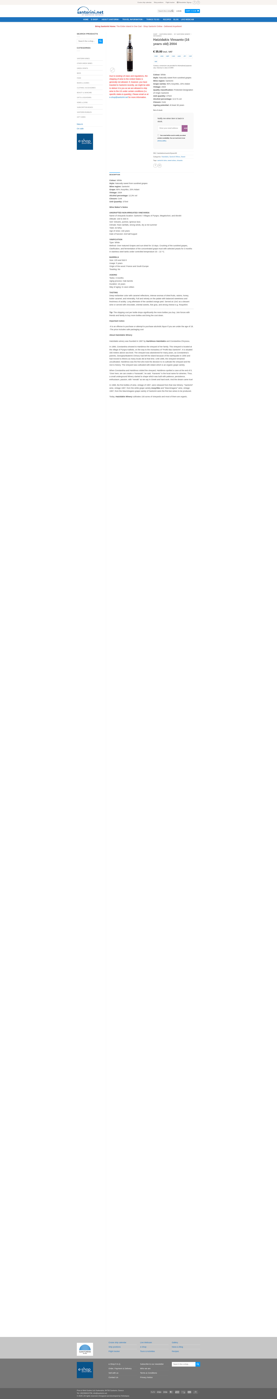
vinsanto (180, 160)
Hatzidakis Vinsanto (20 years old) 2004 (151, 492)
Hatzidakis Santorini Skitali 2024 (151, 768)
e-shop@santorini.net (118, 97)
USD (161, 56)
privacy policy (162, 141)
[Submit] (172, 11)
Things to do (152, 19)
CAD (173, 56)
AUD (179, 56)
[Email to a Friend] (160, 165)
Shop (155, 34)
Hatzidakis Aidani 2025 (151, 1320)
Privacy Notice (146, 1377)
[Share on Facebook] (155, 165)
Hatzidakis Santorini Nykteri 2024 (151, 1044)
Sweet (183, 157)
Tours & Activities (147, 1351)
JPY (185, 56)
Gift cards (81, 117)
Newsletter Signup (185, 2)
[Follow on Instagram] (198, 2)
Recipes (167, 19)
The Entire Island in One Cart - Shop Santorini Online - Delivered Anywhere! (138, 26)
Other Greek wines (84, 63)
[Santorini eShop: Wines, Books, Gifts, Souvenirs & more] (93, 11)
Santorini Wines (83, 58)
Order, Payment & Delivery (120, 1368)
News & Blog (177, 1347)
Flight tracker (170, 2)
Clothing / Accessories (86, 88)
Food (79, 78)
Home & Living (82, 102)
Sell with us (113, 1373)
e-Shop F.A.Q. (115, 1364)
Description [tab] (114, 174)
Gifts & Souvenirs (84, 97)
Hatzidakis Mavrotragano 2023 (151, 952)
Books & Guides (83, 83)
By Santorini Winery (182, 34)
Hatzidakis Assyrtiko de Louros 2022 (152, 584)
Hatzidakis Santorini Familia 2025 (152, 676)
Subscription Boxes (85, 107)
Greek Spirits (82, 68)
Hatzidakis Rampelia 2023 (151, 860)
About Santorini (110, 19)
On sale (80, 129)
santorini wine (162, 160)
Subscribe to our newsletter (152, 1364)
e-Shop (94, 19)
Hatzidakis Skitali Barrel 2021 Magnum (152, 1228)
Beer (79, 73)
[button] (178, 11)
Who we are (145, 1368)
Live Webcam (187, 19)
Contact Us (113, 1377)
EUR (156, 56)
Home (86, 19)
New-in (80, 124)
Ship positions (158, 2)
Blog (176, 19)
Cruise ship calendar (145, 2)
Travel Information (132, 19)
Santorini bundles (84, 112)
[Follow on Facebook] (194, 2)
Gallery (175, 1342)
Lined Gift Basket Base (151, 1136)
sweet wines (172, 160)
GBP (167, 56)
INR (156, 61)
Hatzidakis (157, 36)
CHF (190, 56)
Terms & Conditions (148, 1373)
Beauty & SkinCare (84, 92)
